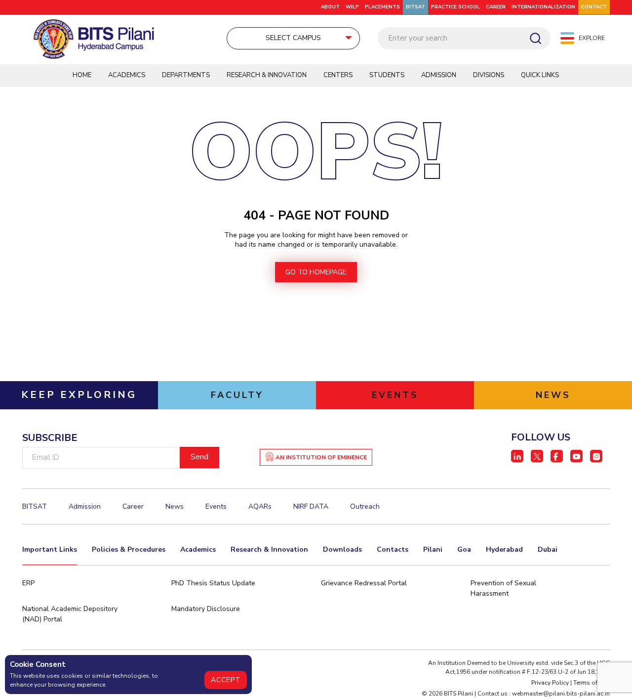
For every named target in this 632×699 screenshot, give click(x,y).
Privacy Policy (550, 683)
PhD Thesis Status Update (213, 583)
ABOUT (330, 6)
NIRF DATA (310, 506)
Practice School (455, 6)
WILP (352, 6)
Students (386, 75)
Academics (126, 75)
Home (82, 75)
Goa (464, 549)
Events (216, 506)
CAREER (496, 6)
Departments (186, 75)
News (174, 506)
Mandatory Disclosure (205, 608)
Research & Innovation (267, 75)
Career (133, 506)
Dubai (547, 549)
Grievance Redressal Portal (364, 583)
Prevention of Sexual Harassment (503, 588)
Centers (338, 75)
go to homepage (316, 272)
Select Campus (293, 38)
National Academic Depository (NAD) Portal (70, 614)
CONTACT (594, 6)
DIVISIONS (488, 75)
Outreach (365, 506)
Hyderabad (504, 549)
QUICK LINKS (540, 75)
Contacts (392, 549)
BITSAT (415, 6)
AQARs (260, 506)
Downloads (342, 549)
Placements (382, 6)
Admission (438, 75)
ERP (28, 583)
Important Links (49, 549)
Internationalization (543, 6)
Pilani (432, 549)
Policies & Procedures (128, 549)
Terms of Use (591, 683)
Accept (225, 680)
